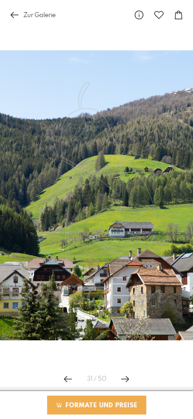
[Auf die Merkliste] (159, 15)
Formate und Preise (100, 405)
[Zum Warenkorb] (178, 15)
